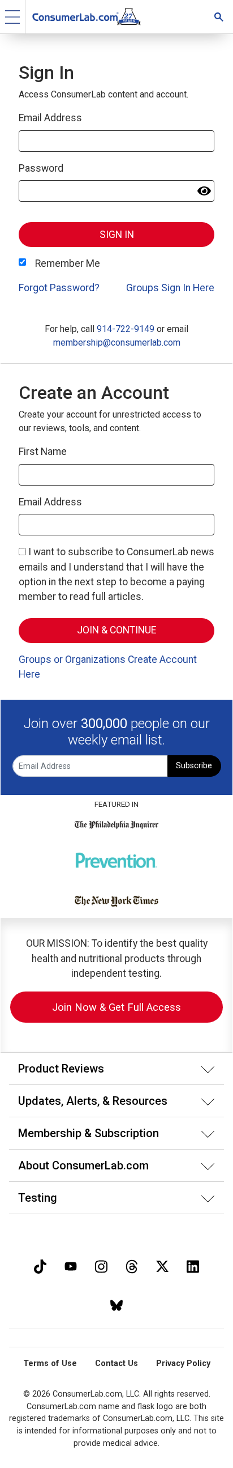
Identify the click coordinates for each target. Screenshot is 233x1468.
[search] (219, 16)
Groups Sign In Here (170, 287)
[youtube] (70, 1265)
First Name (43, 451)
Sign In (117, 234)
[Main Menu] (12, 16)
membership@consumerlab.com (116, 342)
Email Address (50, 118)
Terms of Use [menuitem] (50, 1363)
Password (41, 168)
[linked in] (193, 1265)
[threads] (132, 1265)
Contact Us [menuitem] (116, 1363)
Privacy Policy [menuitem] (183, 1363)
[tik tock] (40, 1265)
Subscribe (194, 766)
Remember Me (67, 263)
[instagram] (101, 1265)
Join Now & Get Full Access (116, 1007)
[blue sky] (116, 1304)
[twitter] (162, 1265)
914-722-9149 (125, 329)
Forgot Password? (59, 287)
